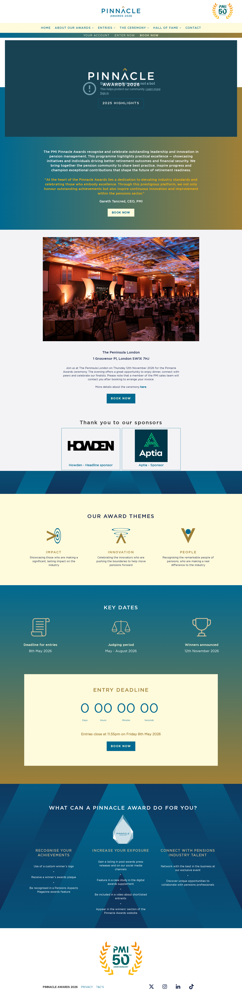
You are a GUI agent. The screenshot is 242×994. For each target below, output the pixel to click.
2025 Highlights (121, 103)
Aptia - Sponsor (151, 465)
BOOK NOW (149, 35)
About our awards (73, 28)
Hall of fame (166, 28)
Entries (106, 28)
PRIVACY (87, 987)
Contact (193, 28)
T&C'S (100, 987)
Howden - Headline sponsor (91, 465)
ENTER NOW (125, 35)
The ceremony (133, 28)
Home (46, 28)
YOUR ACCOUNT (96, 35)
